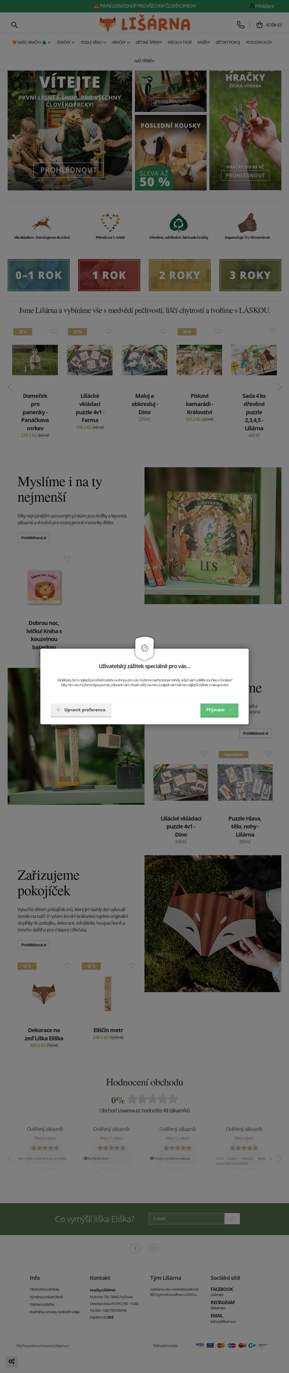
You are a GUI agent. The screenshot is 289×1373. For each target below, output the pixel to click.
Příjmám (215, 709)
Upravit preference (85, 709)
